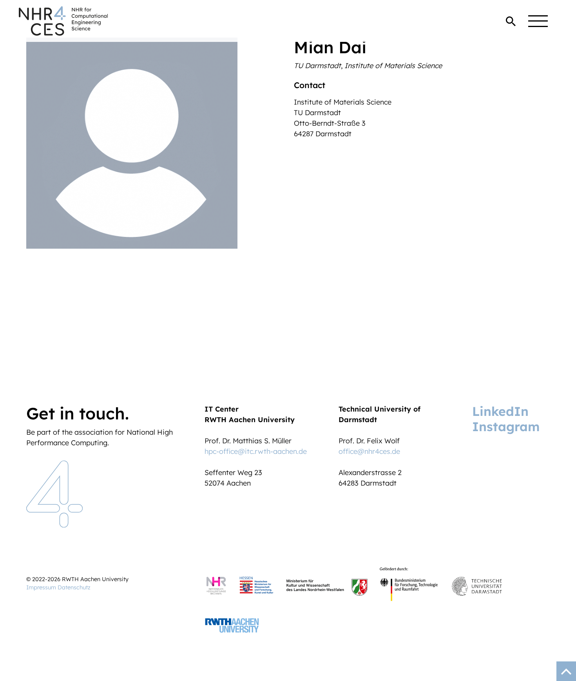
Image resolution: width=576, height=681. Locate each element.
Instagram (506, 426)
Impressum (41, 587)
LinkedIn (500, 411)
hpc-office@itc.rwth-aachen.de (256, 451)
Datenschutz (74, 587)
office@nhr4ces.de (369, 451)
